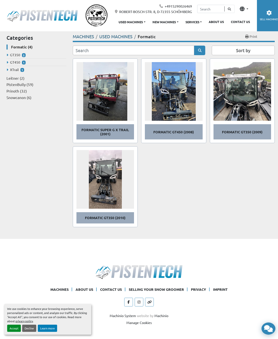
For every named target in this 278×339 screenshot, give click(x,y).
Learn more (47, 328)
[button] (165, 21)
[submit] (229, 9)
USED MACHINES (131, 22)
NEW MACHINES (164, 22)
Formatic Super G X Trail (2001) (105, 131)
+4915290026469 (178, 6)
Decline (29, 328)
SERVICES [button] (192, 22)
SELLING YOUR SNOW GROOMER (156, 289)
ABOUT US (216, 22)
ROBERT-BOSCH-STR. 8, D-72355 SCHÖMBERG (155, 11)
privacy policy (24, 321)
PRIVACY (198, 289)
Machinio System (123, 315)
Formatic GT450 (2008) (173, 132)
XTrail (14, 69)
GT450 (15, 62)
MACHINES (59, 289)
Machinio (161, 315)
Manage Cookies (139, 322)
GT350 (15, 55)
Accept (14, 328)
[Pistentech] (139, 271)
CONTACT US (240, 22)
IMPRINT (220, 289)
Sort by (243, 50)
